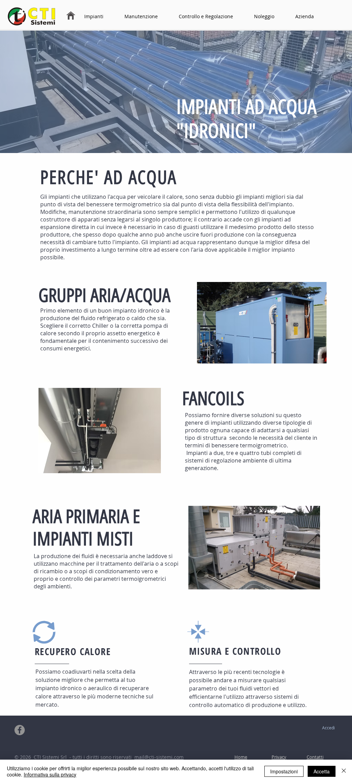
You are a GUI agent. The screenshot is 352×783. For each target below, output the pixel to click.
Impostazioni (284, 771)
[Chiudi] (344, 771)
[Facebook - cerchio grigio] (19, 730)
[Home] (70, 15)
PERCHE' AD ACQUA (108, 177)
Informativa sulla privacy (50, 774)
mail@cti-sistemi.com (159, 757)
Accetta (322, 771)
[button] (100, 16)
